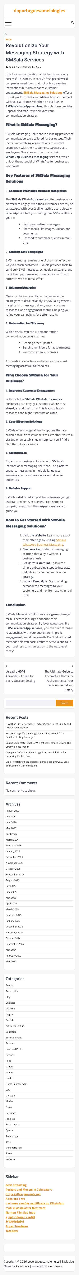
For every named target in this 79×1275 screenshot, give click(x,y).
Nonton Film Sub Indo (20, 1212)
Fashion (10, 1043)
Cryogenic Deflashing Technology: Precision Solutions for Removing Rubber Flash (36, 754)
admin (12, 67)
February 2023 (13, 955)
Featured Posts (14, 1049)
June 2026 (11, 822)
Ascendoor (22, 1266)
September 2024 (15, 944)
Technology (12, 1136)
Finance (10, 1055)
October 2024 (13, 938)
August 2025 (12, 880)
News (9, 1107)
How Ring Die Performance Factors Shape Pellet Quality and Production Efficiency (38, 725)
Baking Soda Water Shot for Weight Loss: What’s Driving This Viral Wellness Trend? (38, 744)
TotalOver (12, 1230)
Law (8, 1089)
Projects (10, 1119)
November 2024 (14, 932)
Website (10, 1159)
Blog (9, 39)
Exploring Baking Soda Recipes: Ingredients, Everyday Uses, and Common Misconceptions (37, 763)
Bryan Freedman (17, 1226)
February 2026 (13, 845)
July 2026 (11, 816)
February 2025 (13, 915)
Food (8, 1061)
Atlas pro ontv (15, 1198)
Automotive (12, 991)
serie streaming (16, 1185)
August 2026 (12, 811)
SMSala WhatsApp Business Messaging (44, 542)
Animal (9, 985)
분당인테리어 (15, 1221)
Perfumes (11, 1113)
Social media (12, 1124)
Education (11, 1032)
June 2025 (11, 892)
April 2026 (11, 834)
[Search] (72, 22)
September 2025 (15, 874)
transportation (14, 1147)
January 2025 (13, 921)
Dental (9, 1020)
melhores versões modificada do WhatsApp (35, 1203)
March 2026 (12, 840)
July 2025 (11, 886)
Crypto (9, 1014)
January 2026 (13, 851)
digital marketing (15, 1026)
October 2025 (13, 869)
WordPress (55, 1266)
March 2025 (12, 909)
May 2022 (11, 961)
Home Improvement (16, 1084)
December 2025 (14, 857)
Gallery (9, 1066)
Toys (8, 1142)
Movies (9, 1101)
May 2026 (11, 828)
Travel (9, 1153)
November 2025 (14, 863)
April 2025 (11, 903)
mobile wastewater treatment (25, 1208)
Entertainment (14, 1037)
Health (9, 1078)
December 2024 (14, 926)
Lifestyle (10, 1095)
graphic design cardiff (20, 1217)
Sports (9, 1130)
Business (10, 1003)
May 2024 (11, 950)
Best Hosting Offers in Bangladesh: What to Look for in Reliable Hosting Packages (35, 735)
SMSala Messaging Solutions (43, 92)
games (9, 1072)
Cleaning (10, 1008)
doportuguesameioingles (39, 10)
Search (64, 703)
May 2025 (11, 898)
